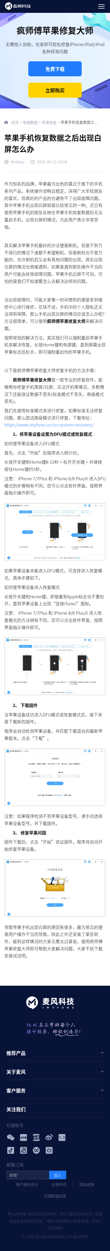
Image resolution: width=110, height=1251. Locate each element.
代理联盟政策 (55, 1196)
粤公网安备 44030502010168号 (32, 1213)
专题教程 (30, 122)
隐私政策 (86, 1184)
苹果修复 (49, 122)
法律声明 (58, 1184)
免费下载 (55, 68)
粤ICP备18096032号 (76, 1213)
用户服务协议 (27, 1184)
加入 (57, 1175)
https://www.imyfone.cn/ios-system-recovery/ (48, 424)
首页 (15, 122)
